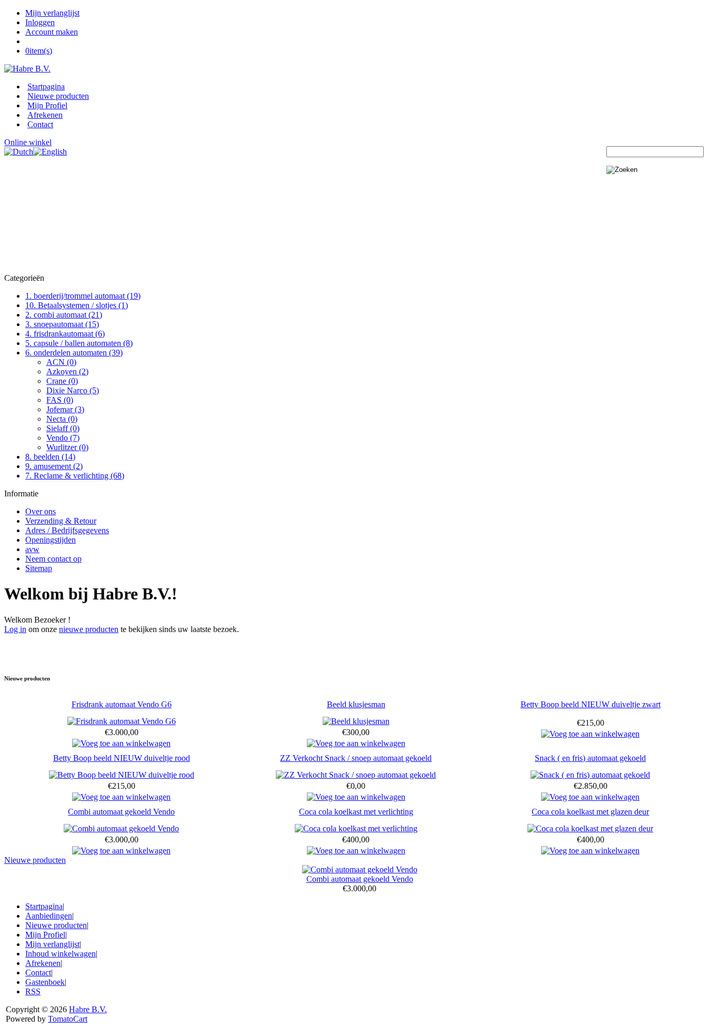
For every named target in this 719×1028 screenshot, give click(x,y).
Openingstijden (50, 539)
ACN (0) (61, 362)
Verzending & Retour (60, 520)
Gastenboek (45, 982)
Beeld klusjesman (356, 704)
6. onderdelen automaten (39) (74, 352)
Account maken (51, 31)
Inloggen (40, 22)
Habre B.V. (88, 1009)
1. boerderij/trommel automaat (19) (83, 295)
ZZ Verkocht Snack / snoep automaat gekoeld (356, 758)
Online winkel (28, 142)
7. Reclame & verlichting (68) (74, 475)
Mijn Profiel (47, 105)
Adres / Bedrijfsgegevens (67, 530)
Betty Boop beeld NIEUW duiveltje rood (121, 758)
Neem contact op (53, 558)
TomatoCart (67, 1018)
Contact (40, 124)
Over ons (40, 511)
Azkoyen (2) (67, 371)
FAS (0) (59, 399)
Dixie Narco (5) (72, 390)
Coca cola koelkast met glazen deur (590, 811)
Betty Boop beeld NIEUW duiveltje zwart (591, 704)
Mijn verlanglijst (52, 12)
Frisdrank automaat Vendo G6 (122, 704)
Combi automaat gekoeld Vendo (121, 811)
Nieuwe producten (58, 95)
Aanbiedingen (48, 915)
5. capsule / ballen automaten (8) (79, 343)
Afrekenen (45, 114)
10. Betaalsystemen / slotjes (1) (76, 305)
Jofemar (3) (65, 409)
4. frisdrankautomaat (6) (65, 333)
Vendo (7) (62, 437)
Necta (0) (61, 418)
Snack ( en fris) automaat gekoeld (590, 758)
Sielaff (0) (62, 428)
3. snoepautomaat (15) (62, 324)
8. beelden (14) (50, 456)
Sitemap (38, 568)
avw (32, 549)
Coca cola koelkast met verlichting (356, 811)
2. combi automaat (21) (63, 314)
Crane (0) (62, 380)
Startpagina (46, 86)
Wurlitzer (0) (67, 447)
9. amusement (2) (54, 466)
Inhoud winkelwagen (60, 953)
